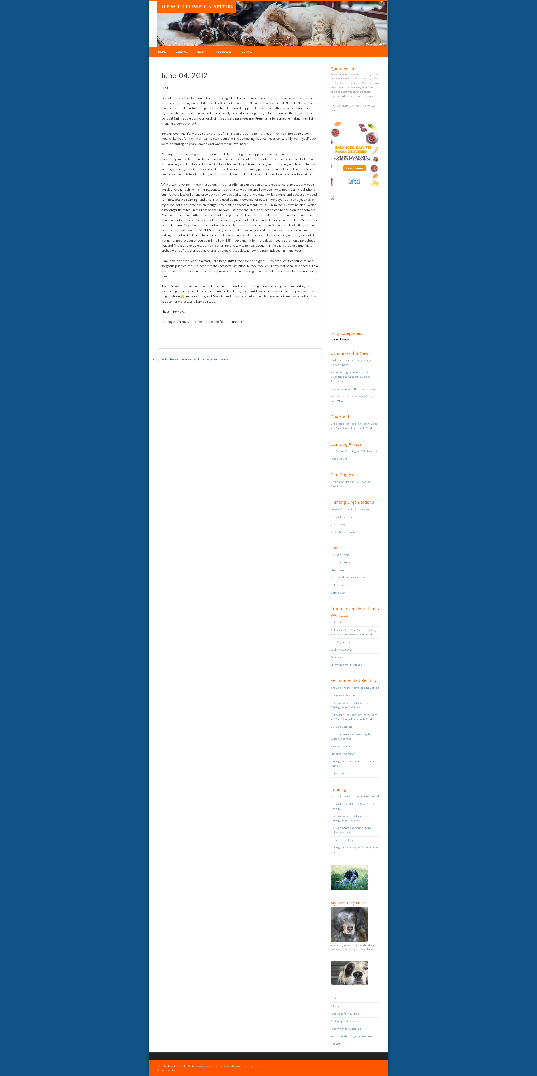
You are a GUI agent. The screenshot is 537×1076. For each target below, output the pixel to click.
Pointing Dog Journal (342, 746)
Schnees (336, 657)
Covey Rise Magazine (343, 695)
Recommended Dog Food (346, 1028)
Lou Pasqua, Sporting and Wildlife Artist (354, 451)
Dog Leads (161, 359)
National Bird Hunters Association (350, 509)
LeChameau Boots (341, 649)
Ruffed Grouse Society (344, 532)
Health (201, 51)
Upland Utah (338, 592)
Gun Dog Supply (340, 642)
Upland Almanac (340, 773)
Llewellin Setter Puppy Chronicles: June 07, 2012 (197, 359)
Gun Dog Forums (340, 562)
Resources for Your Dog (345, 1013)
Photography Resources (345, 1021)
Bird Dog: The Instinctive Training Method (355, 687)
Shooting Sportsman (343, 753)
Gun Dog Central (340, 554)
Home (162, 51)
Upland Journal (339, 585)
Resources (224, 51)
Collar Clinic (338, 622)
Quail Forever (339, 524)
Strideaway (337, 570)
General (181, 51)
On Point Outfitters (342, 840)
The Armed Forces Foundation (348, 577)
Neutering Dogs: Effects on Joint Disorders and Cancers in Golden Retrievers (350, 377)
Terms (334, 998)
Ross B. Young (339, 458)
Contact (248, 51)
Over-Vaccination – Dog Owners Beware (355, 389)
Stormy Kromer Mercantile (346, 664)
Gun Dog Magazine (341, 726)
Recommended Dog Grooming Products (355, 1036)
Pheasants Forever (341, 516)
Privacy (335, 1006)
